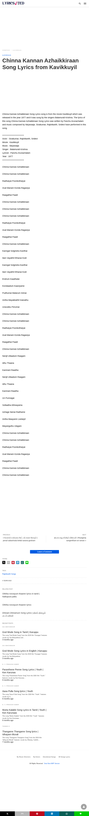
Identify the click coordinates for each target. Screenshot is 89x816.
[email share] (8, 562)
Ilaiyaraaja (17, 50)
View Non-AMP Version (52, 763)
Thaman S (6, 726)
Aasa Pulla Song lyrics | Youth (17, 691)
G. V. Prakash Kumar (10, 664)
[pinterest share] (13, 562)
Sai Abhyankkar (8, 626)
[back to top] (84, 807)
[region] (44, 26)
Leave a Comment (44, 552)
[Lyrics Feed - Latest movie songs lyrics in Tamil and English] (13, 3)
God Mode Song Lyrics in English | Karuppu (24, 651)
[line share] (26, 562)
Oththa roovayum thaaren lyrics (16, 605)
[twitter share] (3, 562)
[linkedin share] (17, 562)
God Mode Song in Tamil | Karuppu (20, 632)
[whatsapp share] (22, 562)
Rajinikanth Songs (9, 574)
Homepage (6, 50)
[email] (22, 813)
